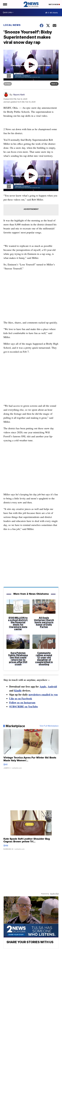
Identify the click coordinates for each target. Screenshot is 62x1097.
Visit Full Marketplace (49, 726)
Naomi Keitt (19, 94)
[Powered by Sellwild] (54, 894)
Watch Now (54, 4)
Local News (12, 25)
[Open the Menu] (4, 4)
